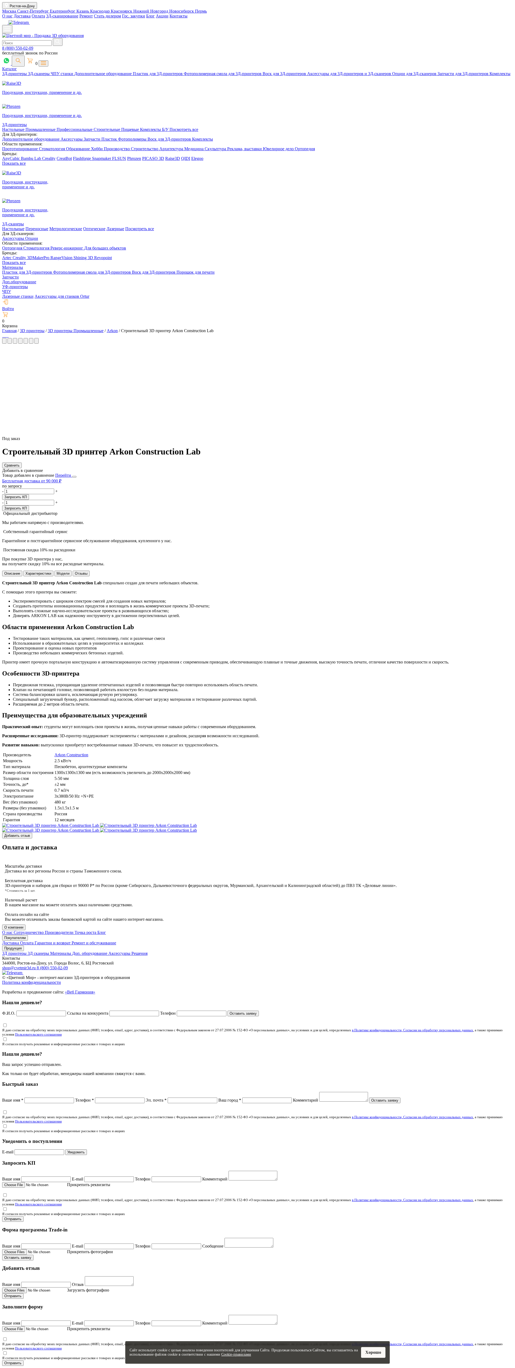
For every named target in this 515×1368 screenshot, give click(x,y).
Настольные (13, 129)
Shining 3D (83, 257)
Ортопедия (305, 148)
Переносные (36, 228)
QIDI (185, 158)
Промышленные (41, 129)
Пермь (201, 11)
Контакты (178, 16)
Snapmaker (102, 158)
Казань (83, 11)
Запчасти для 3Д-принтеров (463, 73)
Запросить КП (15, 497)
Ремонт (86, 16)
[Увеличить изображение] (2, 335)
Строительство (145, 148)
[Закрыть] (74, 477)
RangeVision (61, 257)
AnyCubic (11, 158)
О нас (7, 16)
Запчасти (92, 139)
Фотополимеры (133, 139)
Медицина (194, 148)
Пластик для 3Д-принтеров (158, 73)
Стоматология (52, 148)
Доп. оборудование (90, 953)
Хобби (97, 148)
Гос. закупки (133, 16)
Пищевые (130, 129)
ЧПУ (6, 291)
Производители (60, 932)
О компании (13, 927)
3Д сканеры (39, 953)
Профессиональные (75, 129)
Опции (31, 238)
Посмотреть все (184, 129)
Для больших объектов (105, 248)
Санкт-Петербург (33, 11)
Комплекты (500, 73)
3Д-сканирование (62, 16)
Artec (7, 257)
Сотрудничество (29, 932)
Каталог (9, 69)
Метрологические (65, 228)
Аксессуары (72, 139)
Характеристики (38, 573)
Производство (117, 148)
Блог (150, 16)
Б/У (166, 129)
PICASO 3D (153, 158)
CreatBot (64, 158)
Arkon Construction (71, 755)
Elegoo (197, 158)
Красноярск (122, 11)
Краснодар (100, 11)
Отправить (12, 1219)
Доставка (22, 16)
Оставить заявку (243, 1013)
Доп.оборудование (19, 282)
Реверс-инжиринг (67, 248)
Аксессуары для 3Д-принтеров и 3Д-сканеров (349, 73)
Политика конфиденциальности (31, 982)
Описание (12, 573)
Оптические (94, 228)
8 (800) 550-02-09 (17, 48)
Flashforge (82, 158)
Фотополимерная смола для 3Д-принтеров (223, 73)
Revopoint (103, 257)
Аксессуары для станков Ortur (62, 296)
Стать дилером (107, 16)
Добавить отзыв (17, 836)
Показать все (14, 163)
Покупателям (15, 938)
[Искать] (57, 42)
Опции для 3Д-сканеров (414, 73)
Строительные (107, 129)
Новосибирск (182, 11)
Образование (78, 148)
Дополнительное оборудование (103, 73)
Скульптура (216, 148)
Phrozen (134, 158)
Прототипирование (20, 148)
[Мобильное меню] (7, 29)
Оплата (38, 16)
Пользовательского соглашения (38, 1034)
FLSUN (119, 158)
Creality (49, 158)
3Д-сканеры (39, 73)
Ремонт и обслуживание (94, 943)
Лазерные (115, 228)
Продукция (13, 948)
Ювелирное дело (279, 148)
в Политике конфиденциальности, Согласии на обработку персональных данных (412, 1030)
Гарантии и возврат (53, 943)
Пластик (109, 139)
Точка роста (86, 932)
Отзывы (81, 573)
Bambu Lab (31, 158)
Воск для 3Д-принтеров (285, 73)
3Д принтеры (15, 953)
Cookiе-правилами (236, 1354)
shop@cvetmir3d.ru (19, 968)
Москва (9, 11)
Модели (63, 573)
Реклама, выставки (245, 148)
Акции (162, 16)
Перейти (63, 475)
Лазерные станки (18, 296)
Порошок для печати (195, 272)
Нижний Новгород (151, 11)
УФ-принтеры (15, 286)
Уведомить (76, 1152)
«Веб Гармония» (80, 992)
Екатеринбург (63, 11)
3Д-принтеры (15, 73)
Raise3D (172, 158)
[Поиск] (18, 61)
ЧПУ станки (62, 73)
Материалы (12, 267)
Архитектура (171, 148)
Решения (139, 953)
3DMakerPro (38, 257)
